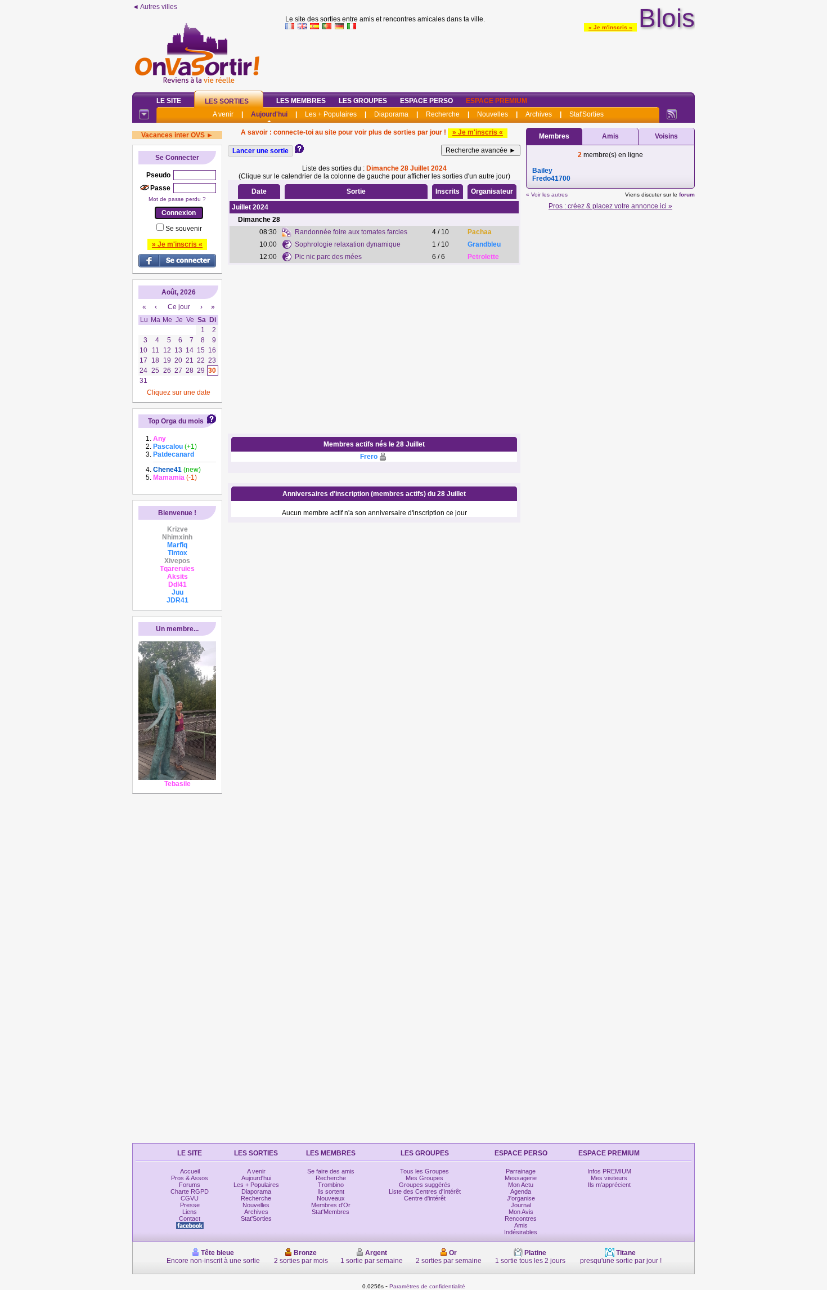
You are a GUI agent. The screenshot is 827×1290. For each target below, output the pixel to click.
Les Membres (301, 101)
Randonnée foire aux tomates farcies (351, 232)
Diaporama (391, 114)
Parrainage (521, 1171)
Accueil (190, 1171)
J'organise (521, 1198)
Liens (189, 1211)
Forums (189, 1184)
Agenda (520, 1191)
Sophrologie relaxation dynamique (348, 244)
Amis (610, 136)
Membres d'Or (330, 1205)
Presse (190, 1205)
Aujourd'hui (269, 114)
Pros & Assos (189, 1178)
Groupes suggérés (425, 1184)
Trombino (331, 1184)
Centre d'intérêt (425, 1198)
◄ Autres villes (154, 7)
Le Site (168, 101)
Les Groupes (363, 101)
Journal (521, 1205)
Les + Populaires (331, 114)
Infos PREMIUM (609, 1171)
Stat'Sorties (586, 114)
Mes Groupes (424, 1178)
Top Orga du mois (176, 421)
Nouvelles (492, 114)
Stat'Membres (330, 1211)
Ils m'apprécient (609, 1184)
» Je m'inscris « (610, 27)
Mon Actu (520, 1184)
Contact (189, 1218)
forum (687, 194)
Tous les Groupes (424, 1171)
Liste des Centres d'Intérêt (425, 1191)
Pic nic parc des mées (328, 257)
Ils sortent (330, 1191)
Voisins (666, 136)
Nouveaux (331, 1198)
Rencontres (521, 1218)
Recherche (443, 114)
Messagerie (521, 1178)
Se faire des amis (330, 1171)
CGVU (190, 1198)
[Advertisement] (490, 58)
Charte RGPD (189, 1191)
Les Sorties (227, 101)
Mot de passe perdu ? (177, 199)
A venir (223, 114)
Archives (538, 114)
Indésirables (520, 1232)
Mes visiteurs (609, 1178)
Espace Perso (426, 101)
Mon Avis (521, 1211)
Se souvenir (183, 229)
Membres (554, 136)
